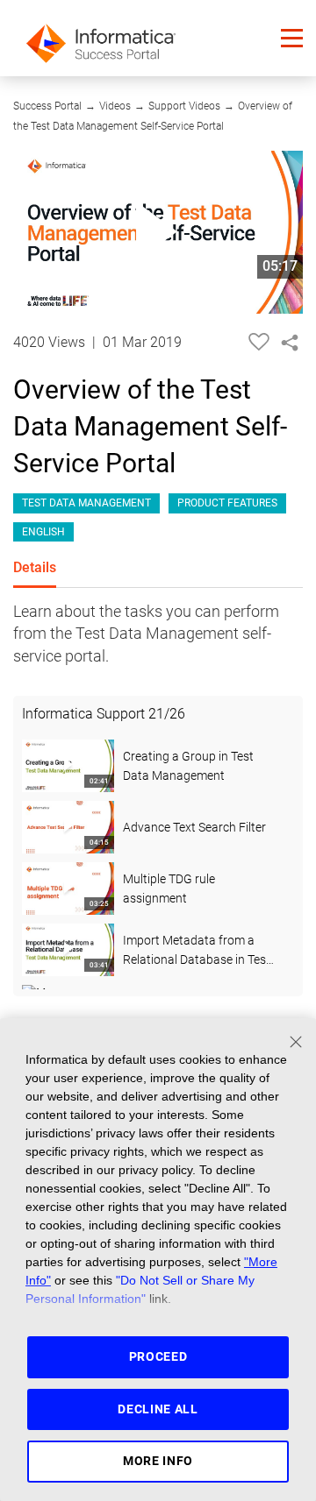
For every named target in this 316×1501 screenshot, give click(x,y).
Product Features (227, 503)
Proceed (158, 1356)
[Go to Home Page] (101, 38)
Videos (115, 106)
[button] (292, 38)
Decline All (158, 1409)
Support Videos (184, 106)
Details (34, 567)
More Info (158, 1461)
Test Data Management (86, 503)
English (43, 532)
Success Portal (47, 106)
